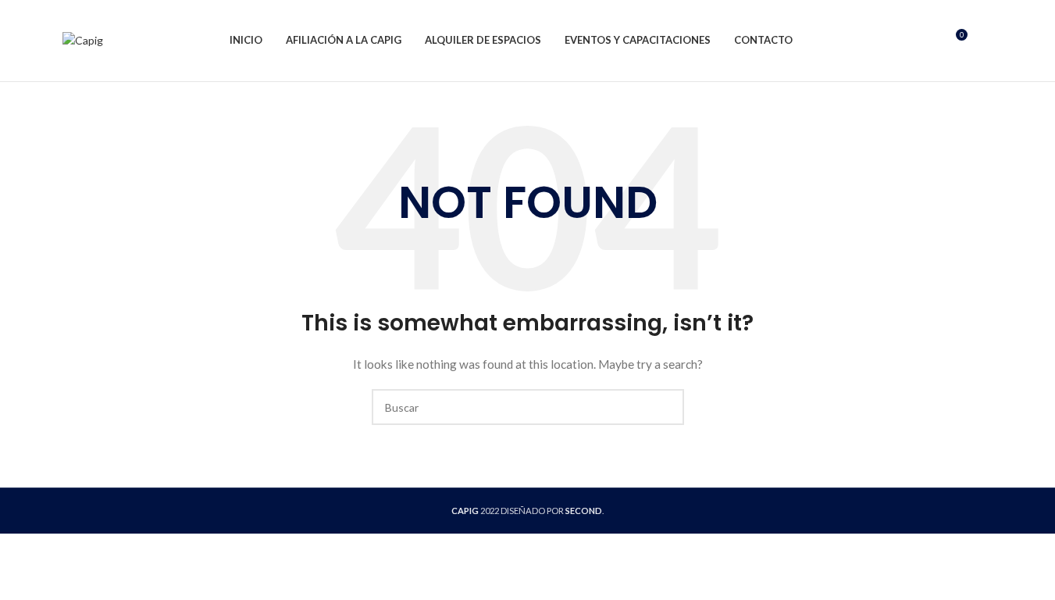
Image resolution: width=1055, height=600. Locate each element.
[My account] (987, 40)
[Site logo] (82, 39)
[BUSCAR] (666, 407)
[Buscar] (926, 40)
